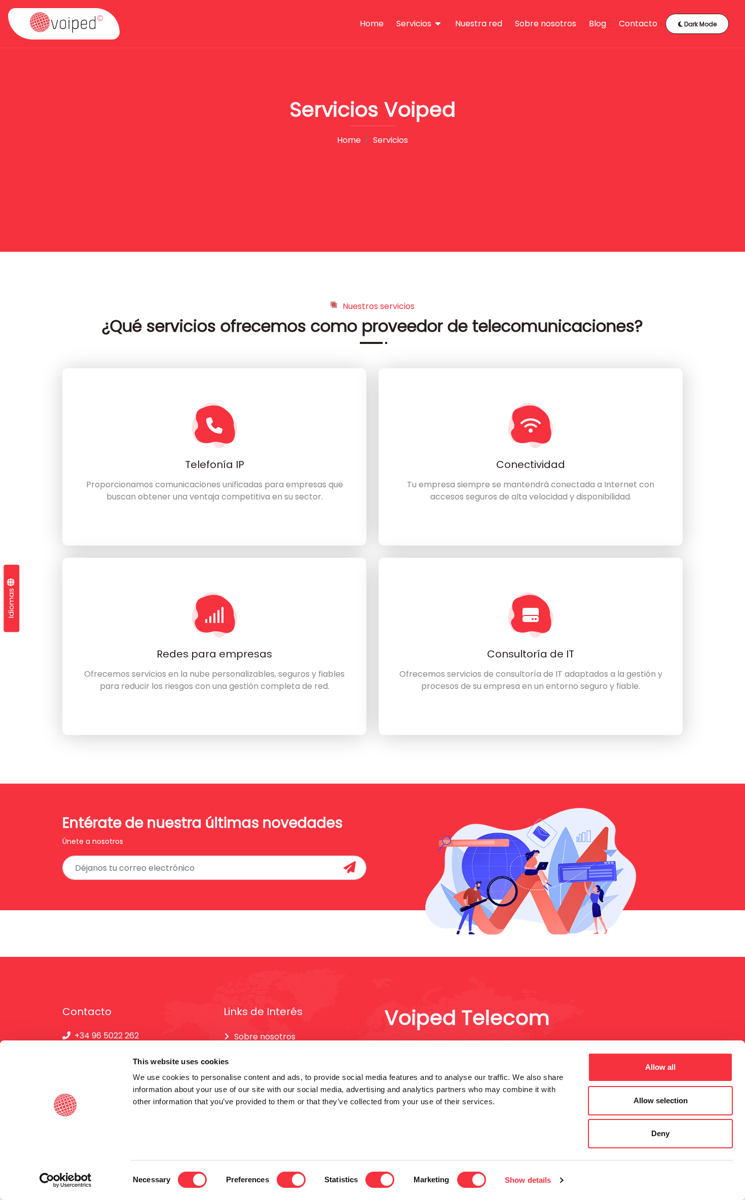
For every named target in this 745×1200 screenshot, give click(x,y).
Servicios (414, 23)
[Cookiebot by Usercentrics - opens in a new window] (65, 1180)
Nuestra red (478, 23)
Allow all (660, 1067)
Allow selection (661, 1100)
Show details (528, 1180)
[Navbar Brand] (64, 24)
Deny (660, 1133)
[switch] (291, 1180)
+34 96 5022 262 (106, 1035)
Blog (597, 23)
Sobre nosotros (545, 23)
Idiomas (11, 602)
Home (372, 23)
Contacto (638, 23)
